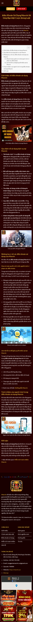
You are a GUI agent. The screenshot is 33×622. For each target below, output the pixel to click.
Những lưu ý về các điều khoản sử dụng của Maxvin (16, 55)
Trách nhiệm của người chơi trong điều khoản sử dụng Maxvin (17, 68)
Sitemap (5, 573)
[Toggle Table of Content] (28, 47)
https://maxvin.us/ (15, 570)
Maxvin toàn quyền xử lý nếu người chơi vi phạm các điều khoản (18, 59)
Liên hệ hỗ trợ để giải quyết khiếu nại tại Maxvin (17, 63)
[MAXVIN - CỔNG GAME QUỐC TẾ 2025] (16, 3)
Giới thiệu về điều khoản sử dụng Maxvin (15, 50)
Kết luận (6, 71)
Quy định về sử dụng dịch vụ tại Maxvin (15, 52)
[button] (2, 3)
